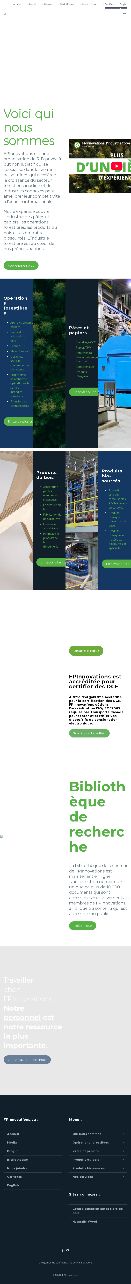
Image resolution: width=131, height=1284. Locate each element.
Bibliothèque (67, 4)
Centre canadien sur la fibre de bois (98, 1211)
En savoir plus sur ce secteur (29, 421)
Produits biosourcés (89, 1168)
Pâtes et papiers (86, 1151)
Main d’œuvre (19, 351)
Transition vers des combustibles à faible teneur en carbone (118, 499)
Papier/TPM (83, 347)
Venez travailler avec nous (27, 1059)
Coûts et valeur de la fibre (17, 336)
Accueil (17, 4)
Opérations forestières (91, 1142)
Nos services (83, 1176)
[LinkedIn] (63, 1250)
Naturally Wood (85, 1221)
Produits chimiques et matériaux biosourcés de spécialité (118, 539)
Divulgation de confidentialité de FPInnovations (65, 1262)
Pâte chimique (85, 367)
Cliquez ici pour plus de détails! (89, 733)
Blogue (48, 4)
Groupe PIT (17, 346)
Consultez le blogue (86, 651)
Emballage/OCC (86, 342)
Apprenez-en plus (21, 265)
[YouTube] (67, 1250)
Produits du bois (86, 1159)
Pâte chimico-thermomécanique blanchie (87, 357)
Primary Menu (124, 14)
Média (32, 4)
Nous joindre (89, 4)
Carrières (110, 4)
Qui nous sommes (87, 1134)
